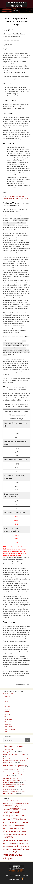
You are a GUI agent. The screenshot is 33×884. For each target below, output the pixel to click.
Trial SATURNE (7, 721)
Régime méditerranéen (12, 849)
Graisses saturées (22, 831)
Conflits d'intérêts (11, 812)
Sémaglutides (6, 852)
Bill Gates (26, 803)
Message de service (9, 752)
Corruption (8, 815)
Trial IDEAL (6, 711)
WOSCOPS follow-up (9, 729)
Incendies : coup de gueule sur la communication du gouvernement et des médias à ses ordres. (14, 780)
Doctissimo (5, 822)
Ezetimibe (18, 826)
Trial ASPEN (6, 696)
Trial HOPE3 (6, 709)
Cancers (23, 806)
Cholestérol (15, 809)
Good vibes (19, 828)
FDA (24, 826)
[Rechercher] (27, 740)
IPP (24, 843)
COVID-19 (16, 819)
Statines (25, 849)
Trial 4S (5, 731)
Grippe (5, 834)
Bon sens (7, 806)
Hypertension (22, 834)
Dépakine (21, 822)
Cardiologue (6, 809)
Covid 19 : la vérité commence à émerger (14, 754)
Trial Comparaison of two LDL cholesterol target (16, 704)
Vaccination (8, 855)
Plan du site (25, 875)
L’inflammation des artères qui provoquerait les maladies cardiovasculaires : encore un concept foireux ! (16, 760)
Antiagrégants (18, 803)
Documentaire (13, 823)
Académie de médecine (9, 801)
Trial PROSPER (7, 719)
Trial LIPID (6, 716)
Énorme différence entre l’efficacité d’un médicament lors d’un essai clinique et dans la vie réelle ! (16, 773)
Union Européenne (14, 852)
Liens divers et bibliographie (12, 875)
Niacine (27, 846)
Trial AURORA (7, 699)
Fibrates (5, 828)
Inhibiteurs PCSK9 (15, 843)
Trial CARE (6, 701)
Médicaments (19, 846)
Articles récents (8, 749)
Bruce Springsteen (15, 806)
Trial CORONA (7, 706)
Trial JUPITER (7, 714)
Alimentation (8, 803)
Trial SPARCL (7, 724)
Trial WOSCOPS (7, 726)
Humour (14, 834)
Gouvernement (10, 831)
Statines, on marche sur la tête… (12, 769)
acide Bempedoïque (20, 801)
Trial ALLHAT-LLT (8, 694)
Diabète (23, 819)
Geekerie (11, 828)
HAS (10, 834)
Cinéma (23, 809)
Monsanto (11, 846)
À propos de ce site (14, 879)
